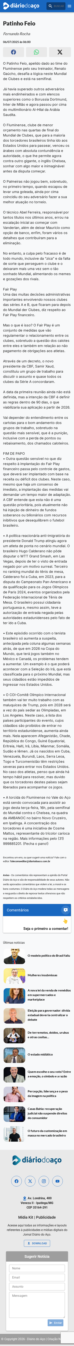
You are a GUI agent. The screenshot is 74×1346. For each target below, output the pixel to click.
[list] (37, 924)
